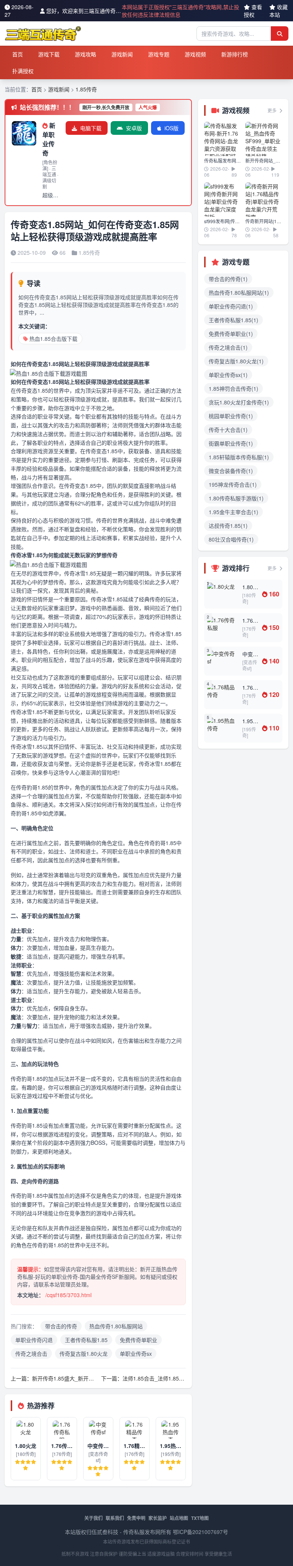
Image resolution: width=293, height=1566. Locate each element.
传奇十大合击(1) (228, 429)
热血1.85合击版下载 (53, 338)
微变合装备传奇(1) (231, 471)
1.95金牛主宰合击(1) (233, 512)
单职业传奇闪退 (34, 1340)
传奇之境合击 (31, 1353)
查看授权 (253, 10)
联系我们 (115, 1518)
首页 (17, 54)
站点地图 (179, 1518)
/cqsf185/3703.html (68, 1295)
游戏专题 (158, 54)
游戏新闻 (122, 54)
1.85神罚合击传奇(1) (233, 388)
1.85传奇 (86, 89)
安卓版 (134, 128)
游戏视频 (195, 54)
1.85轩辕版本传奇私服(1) (239, 457)
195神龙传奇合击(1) (233, 484)
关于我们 (93, 1518)
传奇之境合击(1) (228, 347)
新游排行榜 (234, 54)
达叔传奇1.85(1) (228, 525)
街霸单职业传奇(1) (231, 443)
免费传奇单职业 (138, 1340)
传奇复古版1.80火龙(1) (236, 361)
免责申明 (136, 1518)
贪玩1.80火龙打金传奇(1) (239, 402)
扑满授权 (23, 71)
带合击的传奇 (61, 1326)
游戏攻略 (85, 54)
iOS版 (171, 128)
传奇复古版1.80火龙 (84, 1353)
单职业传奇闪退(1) (231, 306)
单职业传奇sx (136, 1353)
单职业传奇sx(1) (228, 375)
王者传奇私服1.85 (86, 1340)
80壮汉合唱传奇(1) (231, 539)
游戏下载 (49, 54)
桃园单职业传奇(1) (231, 416)
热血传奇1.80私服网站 (116, 1326)
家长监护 (157, 1518)
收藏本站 (278, 10)
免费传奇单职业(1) (231, 333)
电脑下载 (90, 128)
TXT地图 (200, 1518)
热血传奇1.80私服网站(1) (239, 292)
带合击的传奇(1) (228, 279)
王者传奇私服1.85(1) (233, 320)
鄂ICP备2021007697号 (200, 1532)
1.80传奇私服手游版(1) (236, 498)
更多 (272, 110)
